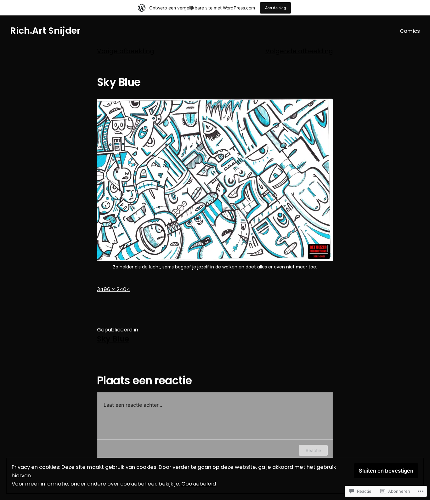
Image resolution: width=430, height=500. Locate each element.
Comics (410, 31)
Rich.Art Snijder (45, 30)
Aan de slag (275, 7)
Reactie (313, 450)
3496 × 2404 (113, 289)
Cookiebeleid (198, 483)
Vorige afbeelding (125, 51)
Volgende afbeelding (299, 51)
